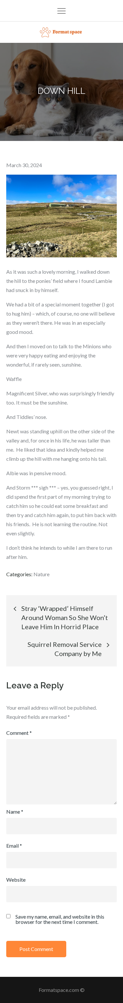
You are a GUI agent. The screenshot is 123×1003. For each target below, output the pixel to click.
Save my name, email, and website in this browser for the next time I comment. (59, 919)
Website (16, 879)
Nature (41, 574)
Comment (19, 733)
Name (14, 811)
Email (14, 845)
